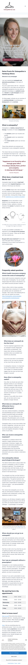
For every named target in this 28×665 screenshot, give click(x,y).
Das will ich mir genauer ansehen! (14, 660)
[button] (26, 640)
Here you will (5, 616)
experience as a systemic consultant (15, 196)
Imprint (19, 663)
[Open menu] (25, 6)
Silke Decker (20, 526)
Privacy (15, 663)
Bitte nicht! (14, 656)
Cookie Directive (11, 663)
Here (3, 625)
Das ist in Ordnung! (14, 653)
